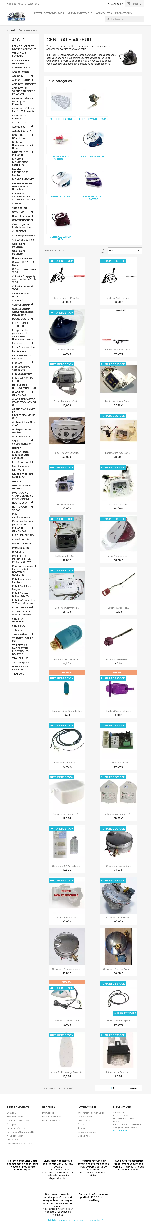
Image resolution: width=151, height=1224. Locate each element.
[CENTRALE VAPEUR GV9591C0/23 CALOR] (93, 139)
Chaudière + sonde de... (118, 865)
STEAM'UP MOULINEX (18, 620)
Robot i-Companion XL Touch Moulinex (23, 602)
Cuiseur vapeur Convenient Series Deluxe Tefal (23, 311)
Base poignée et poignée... (67, 298)
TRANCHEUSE (20, 658)
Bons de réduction (87, 1132)
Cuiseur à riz (19, 300)
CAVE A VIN (18, 211)
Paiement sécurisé (16, 1128)
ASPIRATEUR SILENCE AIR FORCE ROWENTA (23, 91)
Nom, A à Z (124, 250)
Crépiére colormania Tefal (24, 271)
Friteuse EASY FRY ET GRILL (22, 380)
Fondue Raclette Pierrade (21, 357)
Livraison (11, 1112)
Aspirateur (18, 75)
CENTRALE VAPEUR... (93, 156)
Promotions (48, 1112)
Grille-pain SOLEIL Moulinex (22, 431)
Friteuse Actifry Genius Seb (21, 368)
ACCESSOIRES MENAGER (20, 62)
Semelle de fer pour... (61, 119)
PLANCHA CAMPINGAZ (19, 530)
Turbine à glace (20, 662)
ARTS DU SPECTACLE (79, 13)
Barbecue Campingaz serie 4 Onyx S (22, 145)
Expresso (17, 343)
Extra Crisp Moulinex (24, 347)
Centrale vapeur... (61, 196)
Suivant (135, 1088)
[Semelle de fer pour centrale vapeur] (61, 102)
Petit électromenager (21, 516)
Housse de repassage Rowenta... (67, 1072)
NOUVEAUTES (104, 13)
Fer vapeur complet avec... (67, 1020)
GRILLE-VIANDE (21, 436)
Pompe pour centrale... (61, 158)
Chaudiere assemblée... (67, 917)
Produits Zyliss (20, 547)
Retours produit (86, 1116)
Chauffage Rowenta (23, 235)
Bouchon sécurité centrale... (67, 711)
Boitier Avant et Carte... (67, 556)
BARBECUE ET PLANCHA (20, 154)
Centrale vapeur (21, 216)
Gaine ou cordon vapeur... (118, 1020)
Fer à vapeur (19, 351)
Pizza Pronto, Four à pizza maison (23, 523)
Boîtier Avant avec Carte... (118, 452)
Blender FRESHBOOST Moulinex (20, 172)
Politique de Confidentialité (20, 1132)
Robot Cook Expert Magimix (23, 588)
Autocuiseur (19, 126)
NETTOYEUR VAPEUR (19, 508)
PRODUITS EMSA (22, 543)
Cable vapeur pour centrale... (67, 762)
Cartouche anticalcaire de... (67, 814)
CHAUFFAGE (19, 231)
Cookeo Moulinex (22, 258)
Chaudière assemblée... (118, 917)
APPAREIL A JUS (21, 67)
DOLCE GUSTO (20, 318)
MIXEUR (16, 481)
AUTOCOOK (19, 122)
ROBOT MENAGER (22, 607)
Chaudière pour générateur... (118, 969)
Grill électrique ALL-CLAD (23, 424)
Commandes (84, 1120)
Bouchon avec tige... (118, 607)
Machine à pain (20, 466)
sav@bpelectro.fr (122, 1130)
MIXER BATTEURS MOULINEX (22, 476)
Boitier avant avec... (67, 504)
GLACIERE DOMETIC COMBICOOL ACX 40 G (24, 402)
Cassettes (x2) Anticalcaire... (67, 865)
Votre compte (87, 1107)
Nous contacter (15, 1135)
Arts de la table (20, 71)
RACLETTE (18, 551)
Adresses (82, 1128)
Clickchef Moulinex (23, 239)
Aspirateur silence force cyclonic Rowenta (22, 101)
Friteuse (17, 362)
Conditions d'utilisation (18, 1120)
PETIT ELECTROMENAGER (49, 13)
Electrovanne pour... (93, 119)
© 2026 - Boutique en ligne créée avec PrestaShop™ (75, 1220)
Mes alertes (84, 1135)
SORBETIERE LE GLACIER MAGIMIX (22, 613)
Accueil (19, 39)
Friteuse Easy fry (22, 373)
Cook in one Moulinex (19, 245)
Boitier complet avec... (118, 556)
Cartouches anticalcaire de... (118, 814)
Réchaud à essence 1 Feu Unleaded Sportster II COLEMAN (24, 571)
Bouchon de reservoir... (118, 659)
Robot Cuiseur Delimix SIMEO (20, 595)
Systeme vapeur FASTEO (93, 198)
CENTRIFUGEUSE (22, 220)
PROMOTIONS (123, 13)
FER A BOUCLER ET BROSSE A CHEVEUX (24, 48)
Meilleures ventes (51, 1120)
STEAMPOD (19, 625)
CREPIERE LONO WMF (21, 295)
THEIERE (17, 630)
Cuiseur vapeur (21, 304)
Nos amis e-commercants (20, 1143)
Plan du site (13, 1139)
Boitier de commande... (67, 607)
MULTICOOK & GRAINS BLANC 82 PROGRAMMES (22, 495)
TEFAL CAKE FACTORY (19, 55)
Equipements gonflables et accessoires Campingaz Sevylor (23, 335)
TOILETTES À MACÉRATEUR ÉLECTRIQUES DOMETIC (20, 650)
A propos (11, 1124)
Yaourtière (18, 673)
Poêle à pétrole (20, 539)
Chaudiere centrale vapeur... (67, 969)
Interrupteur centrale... (118, 1072)
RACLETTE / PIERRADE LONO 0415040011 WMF (22, 559)
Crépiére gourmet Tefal (22, 288)
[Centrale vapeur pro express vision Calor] (61, 219)
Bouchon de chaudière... (67, 659)
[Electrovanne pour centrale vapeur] (93, 102)
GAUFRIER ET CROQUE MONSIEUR (24, 387)
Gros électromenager (21, 442)
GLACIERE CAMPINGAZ (19, 394)
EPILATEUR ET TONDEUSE (20, 325)
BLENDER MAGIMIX (23, 179)
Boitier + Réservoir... (67, 349)
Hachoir (16, 447)
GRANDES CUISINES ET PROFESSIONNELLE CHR (23, 414)
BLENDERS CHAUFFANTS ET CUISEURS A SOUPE (23, 196)
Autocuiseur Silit (21, 130)
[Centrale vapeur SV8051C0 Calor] (61, 179)
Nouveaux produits (52, 1116)
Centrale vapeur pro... (61, 238)
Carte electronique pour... (118, 762)
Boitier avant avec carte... (118, 349)
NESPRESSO (19, 502)
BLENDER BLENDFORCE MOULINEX (20, 162)
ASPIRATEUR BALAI (23, 80)
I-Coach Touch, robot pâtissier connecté (20, 454)
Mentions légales (15, 1116)
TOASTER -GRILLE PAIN (22, 640)
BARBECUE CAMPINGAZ (19, 136)
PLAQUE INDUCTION (24, 535)
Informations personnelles (91, 1112)
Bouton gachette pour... (118, 711)
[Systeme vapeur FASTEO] (93, 179)
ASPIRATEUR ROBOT (24, 84)
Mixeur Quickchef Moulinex (22, 487)
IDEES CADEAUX (21, 462)
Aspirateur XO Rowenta (20, 117)
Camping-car (19, 207)
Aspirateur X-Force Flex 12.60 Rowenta (23, 110)
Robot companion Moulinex (22, 581)
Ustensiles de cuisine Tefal (20, 668)
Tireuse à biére (20, 634)
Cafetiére (17, 203)
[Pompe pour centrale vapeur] (61, 139)
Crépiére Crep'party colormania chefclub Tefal (24, 279)
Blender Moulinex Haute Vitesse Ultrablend (22, 186)
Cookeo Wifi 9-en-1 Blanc (23, 264)
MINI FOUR (18, 470)
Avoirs (81, 1124)
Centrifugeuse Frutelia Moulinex (22, 226)
